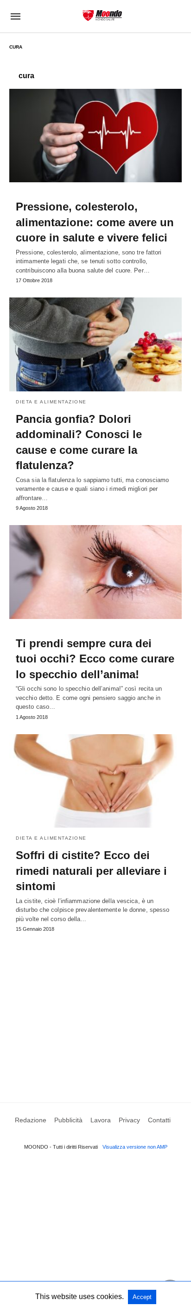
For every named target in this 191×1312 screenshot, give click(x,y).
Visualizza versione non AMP (134, 1147)
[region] (95, 1008)
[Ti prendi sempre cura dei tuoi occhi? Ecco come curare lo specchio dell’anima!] (95, 572)
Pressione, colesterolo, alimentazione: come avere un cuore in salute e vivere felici (95, 222)
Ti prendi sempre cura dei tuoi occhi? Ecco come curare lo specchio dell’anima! (95, 659)
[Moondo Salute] (102, 15)
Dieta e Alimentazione (51, 401)
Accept (142, 1296)
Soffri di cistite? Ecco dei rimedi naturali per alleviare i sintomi (91, 870)
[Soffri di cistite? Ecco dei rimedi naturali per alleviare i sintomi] (95, 781)
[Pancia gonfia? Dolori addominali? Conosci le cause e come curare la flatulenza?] (95, 344)
